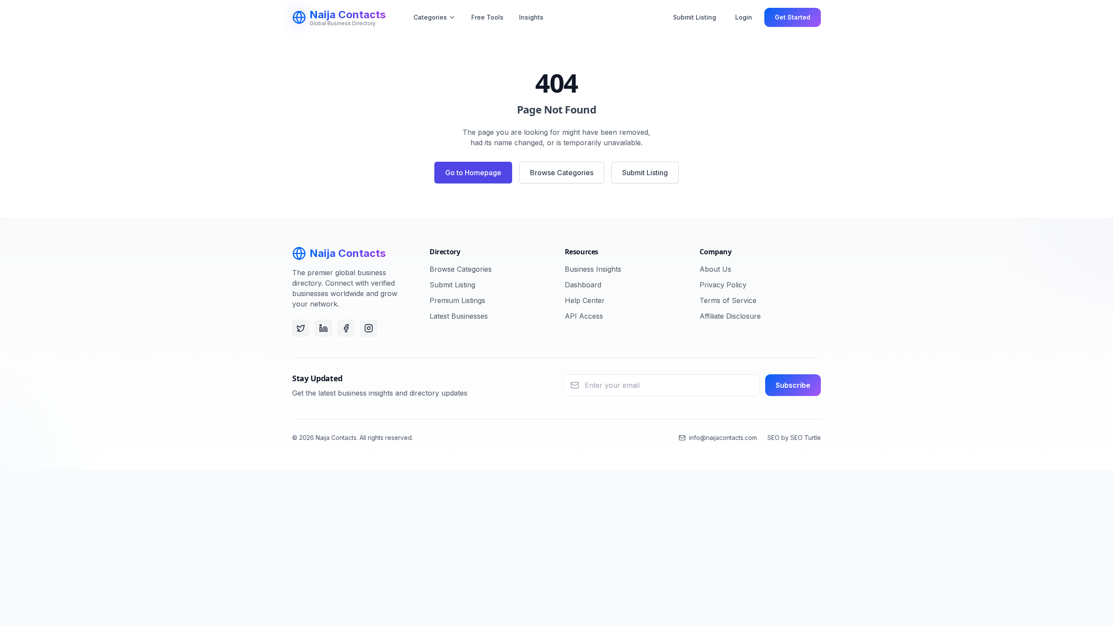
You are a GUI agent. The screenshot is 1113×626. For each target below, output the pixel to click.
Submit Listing (694, 17)
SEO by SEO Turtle (794, 437)
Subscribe (793, 385)
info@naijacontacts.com (723, 437)
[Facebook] (346, 328)
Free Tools (487, 17)
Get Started (792, 17)
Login (743, 17)
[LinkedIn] (323, 328)
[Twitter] (301, 328)
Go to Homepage (473, 172)
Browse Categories (561, 172)
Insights (531, 17)
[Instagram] (368, 328)
